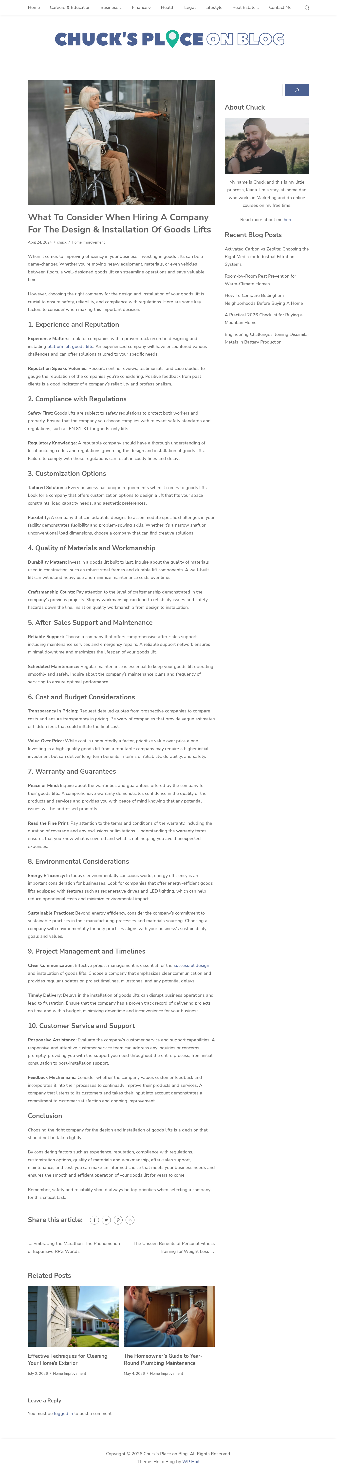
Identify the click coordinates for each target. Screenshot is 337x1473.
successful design (191, 965)
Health (167, 7)
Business (109, 7)
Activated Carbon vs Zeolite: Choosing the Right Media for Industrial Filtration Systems (267, 257)
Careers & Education (70, 7)
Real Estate (244, 7)
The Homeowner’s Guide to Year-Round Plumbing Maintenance (163, 1360)
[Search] (297, 90)
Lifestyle (214, 7)
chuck (62, 242)
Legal (190, 7)
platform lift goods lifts (70, 346)
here (288, 220)
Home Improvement (88, 242)
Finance (139, 7)
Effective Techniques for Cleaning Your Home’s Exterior (68, 1360)
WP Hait (191, 1462)
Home (34, 7)
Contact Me (280, 7)
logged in (63, 1413)
